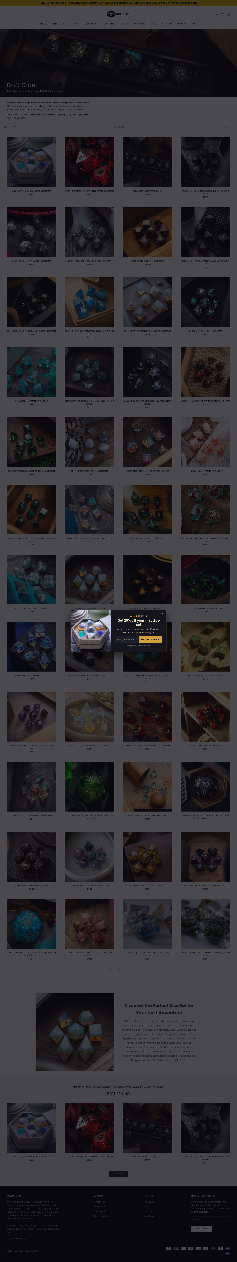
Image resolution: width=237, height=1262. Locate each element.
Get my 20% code (150, 639)
